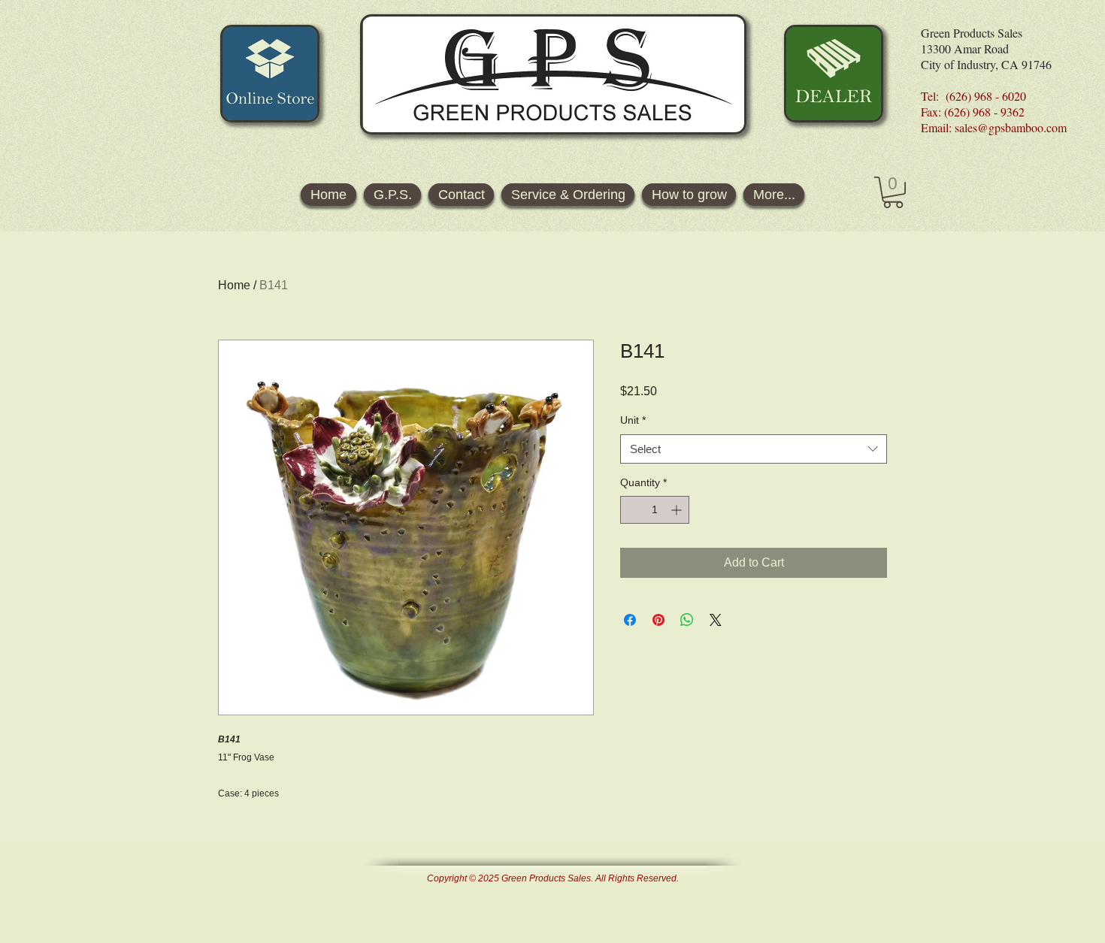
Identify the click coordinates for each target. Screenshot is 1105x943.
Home (234, 285)
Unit (633, 420)
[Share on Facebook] (630, 620)
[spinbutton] (654, 510)
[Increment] (677, 510)
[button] (893, 192)
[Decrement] (631, 510)
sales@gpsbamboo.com (1011, 127)
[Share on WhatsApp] (687, 620)
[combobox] (753, 449)
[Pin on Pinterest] (658, 620)
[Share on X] (716, 620)
